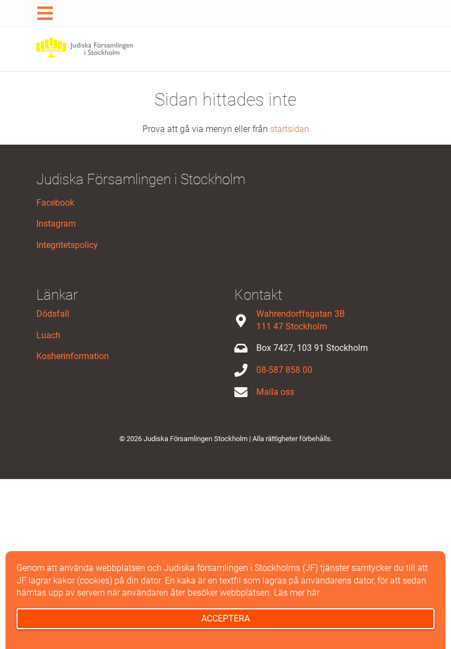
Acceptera (225, 618)
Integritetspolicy (67, 245)
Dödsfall (52, 314)
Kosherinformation (72, 356)
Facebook (55, 202)
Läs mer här (297, 592)
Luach (48, 335)
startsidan (289, 129)
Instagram (56, 223)
